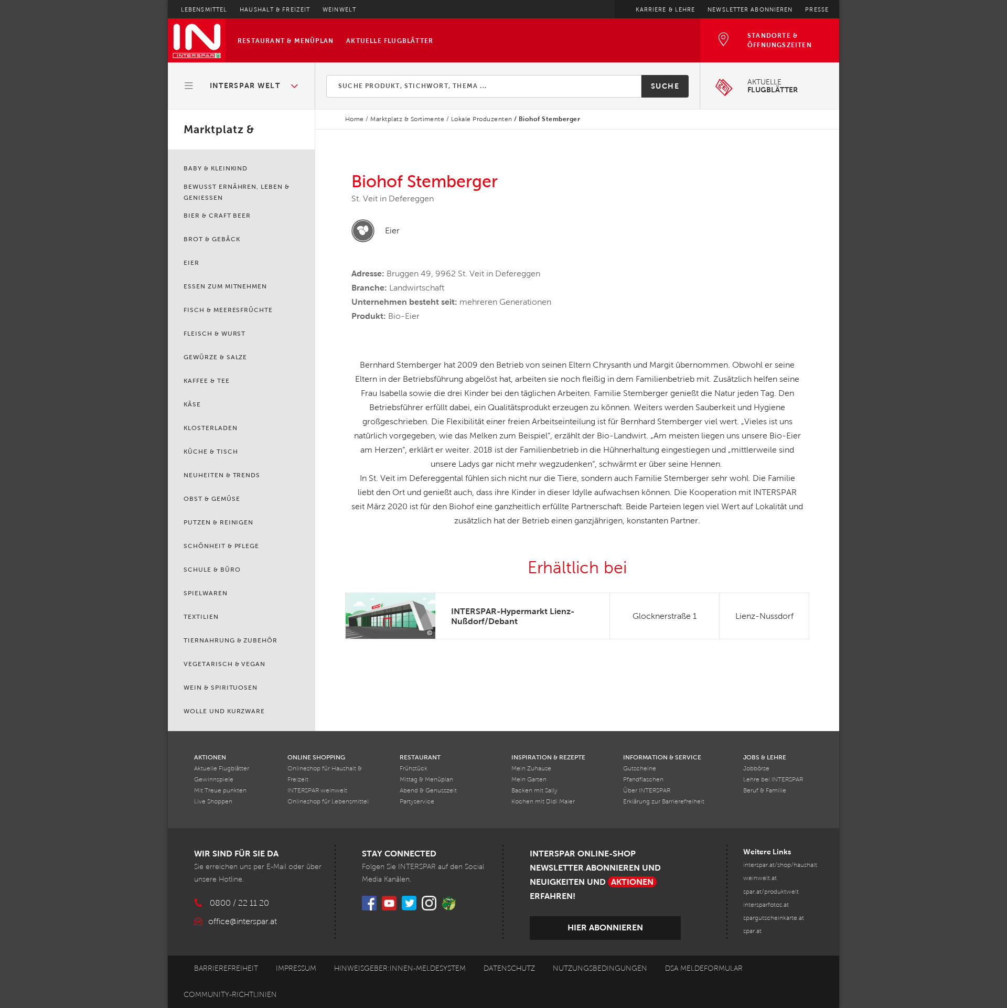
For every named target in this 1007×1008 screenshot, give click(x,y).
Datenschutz (509, 968)
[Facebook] (369, 903)
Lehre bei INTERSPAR (773, 779)
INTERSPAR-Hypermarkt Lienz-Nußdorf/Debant (512, 616)
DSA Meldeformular (704, 968)
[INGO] (449, 903)
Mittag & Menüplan (426, 779)
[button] (241, 86)
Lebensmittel (204, 9)
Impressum (296, 968)
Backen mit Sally (534, 790)
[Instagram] (429, 903)
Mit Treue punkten (220, 790)
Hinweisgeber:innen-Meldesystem (400, 968)
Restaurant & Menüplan (286, 41)
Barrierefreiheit (226, 968)
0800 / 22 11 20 (239, 902)
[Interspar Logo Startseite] (197, 40)
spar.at (752, 931)
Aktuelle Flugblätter (389, 41)
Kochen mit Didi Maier (543, 801)
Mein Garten (529, 779)
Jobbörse (756, 768)
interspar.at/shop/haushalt (780, 865)
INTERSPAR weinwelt (317, 790)
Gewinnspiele (213, 779)
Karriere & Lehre (665, 9)
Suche (665, 86)
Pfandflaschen (643, 779)
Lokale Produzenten (481, 119)
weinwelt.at (760, 878)
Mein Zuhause (531, 768)
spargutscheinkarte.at (773, 918)
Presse (817, 9)
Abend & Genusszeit (428, 790)
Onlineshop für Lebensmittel (328, 801)
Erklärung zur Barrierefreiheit (663, 801)
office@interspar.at (242, 921)
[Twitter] (409, 903)
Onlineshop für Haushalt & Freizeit (324, 774)
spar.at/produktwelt (771, 891)
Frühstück (413, 768)
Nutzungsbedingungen (600, 968)
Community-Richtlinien (230, 995)
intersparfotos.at (766, 905)
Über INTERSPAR (646, 790)
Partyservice (417, 801)
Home (354, 119)
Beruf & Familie (764, 790)
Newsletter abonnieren (750, 9)
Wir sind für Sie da (236, 853)
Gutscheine (639, 768)
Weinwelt (339, 9)
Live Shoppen (213, 801)
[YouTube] (389, 903)
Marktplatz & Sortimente (407, 119)
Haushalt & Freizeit (275, 9)
